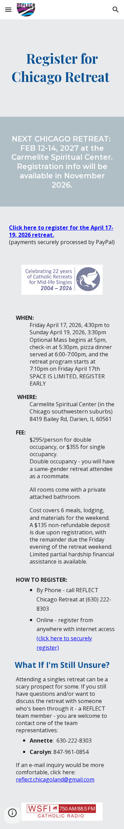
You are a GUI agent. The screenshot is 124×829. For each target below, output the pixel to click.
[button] (8, 9)
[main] (62, 68)
